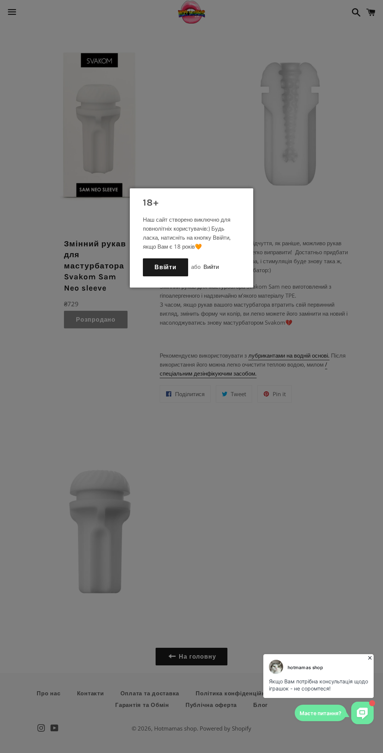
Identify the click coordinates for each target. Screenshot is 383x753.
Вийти (211, 266)
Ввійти (165, 267)
